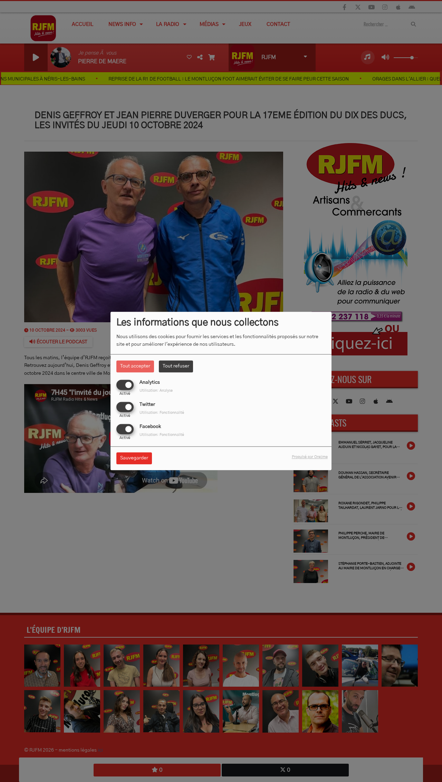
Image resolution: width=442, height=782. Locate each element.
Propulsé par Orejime (310, 457)
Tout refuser (176, 366)
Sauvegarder (134, 458)
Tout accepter (135, 366)
